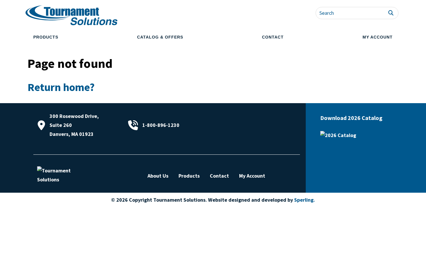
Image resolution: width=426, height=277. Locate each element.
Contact (273, 37)
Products (45, 37)
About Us (158, 175)
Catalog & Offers (160, 37)
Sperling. (304, 199)
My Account (378, 37)
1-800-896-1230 (160, 125)
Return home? (61, 87)
